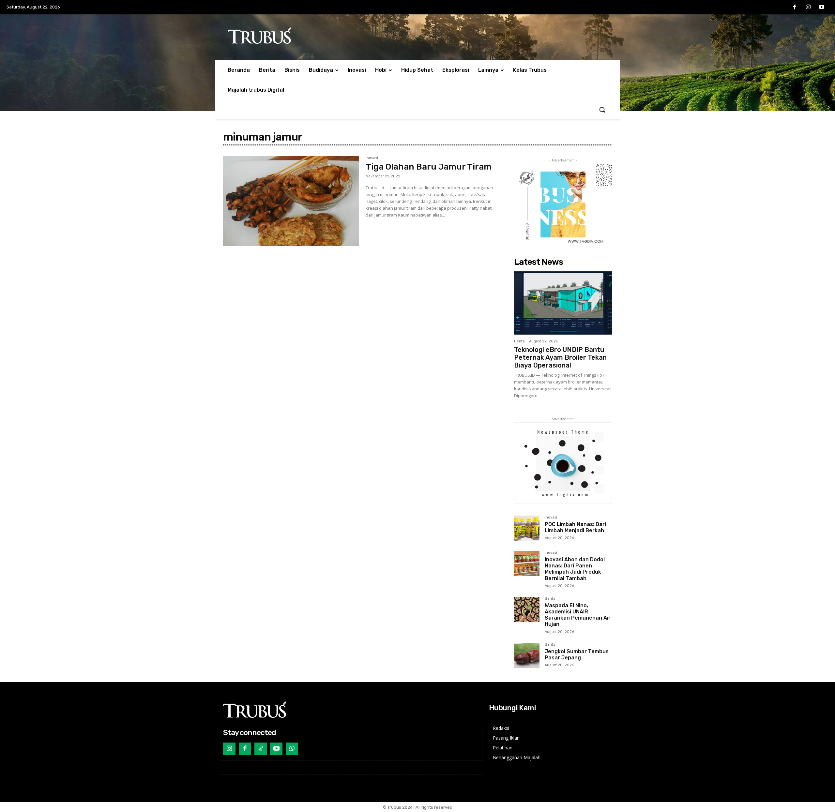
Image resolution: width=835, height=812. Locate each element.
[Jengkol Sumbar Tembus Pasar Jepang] (526, 655)
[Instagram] (808, 7)
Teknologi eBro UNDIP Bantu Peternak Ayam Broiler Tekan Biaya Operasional (560, 357)
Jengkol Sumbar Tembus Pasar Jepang (577, 654)
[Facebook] (794, 7)
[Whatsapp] (292, 749)
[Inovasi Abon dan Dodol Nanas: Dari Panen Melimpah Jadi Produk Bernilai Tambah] (526, 563)
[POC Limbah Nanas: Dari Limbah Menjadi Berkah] (526, 528)
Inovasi (372, 158)
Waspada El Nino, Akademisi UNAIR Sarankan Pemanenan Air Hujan (578, 614)
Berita (519, 341)
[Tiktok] (260, 749)
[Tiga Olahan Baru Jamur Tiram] (291, 201)
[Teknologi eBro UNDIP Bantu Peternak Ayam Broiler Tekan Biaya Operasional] (563, 302)
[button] (602, 109)
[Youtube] (821, 7)
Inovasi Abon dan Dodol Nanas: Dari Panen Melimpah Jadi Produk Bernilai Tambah (575, 568)
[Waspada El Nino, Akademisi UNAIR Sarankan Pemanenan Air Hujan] (526, 609)
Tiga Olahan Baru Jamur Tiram (429, 167)
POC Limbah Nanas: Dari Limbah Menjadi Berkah (575, 527)
